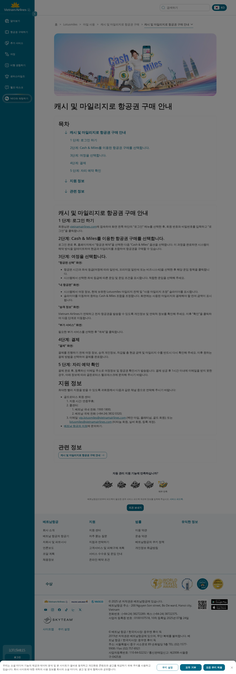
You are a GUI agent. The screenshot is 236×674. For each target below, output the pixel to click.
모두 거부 (191, 667)
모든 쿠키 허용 (214, 667)
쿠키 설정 (167, 667)
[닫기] (231, 667)
